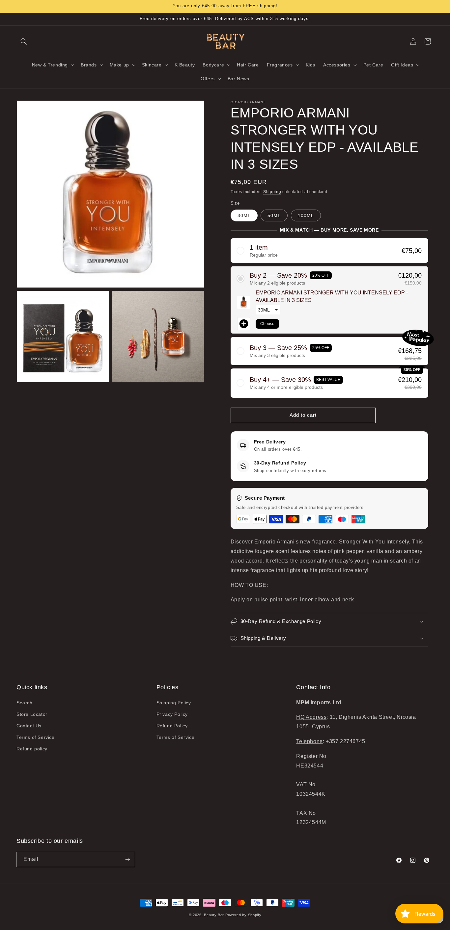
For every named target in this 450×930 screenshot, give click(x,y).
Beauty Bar (214, 915)
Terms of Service (35, 737)
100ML (306, 215)
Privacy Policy (172, 714)
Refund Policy (172, 725)
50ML (274, 215)
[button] (23, 41)
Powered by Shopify (243, 915)
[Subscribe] (127, 859)
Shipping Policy (173, 702)
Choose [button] (267, 323)
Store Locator (31, 714)
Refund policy (31, 748)
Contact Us (29, 725)
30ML (244, 215)
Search (24, 702)
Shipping (272, 191)
